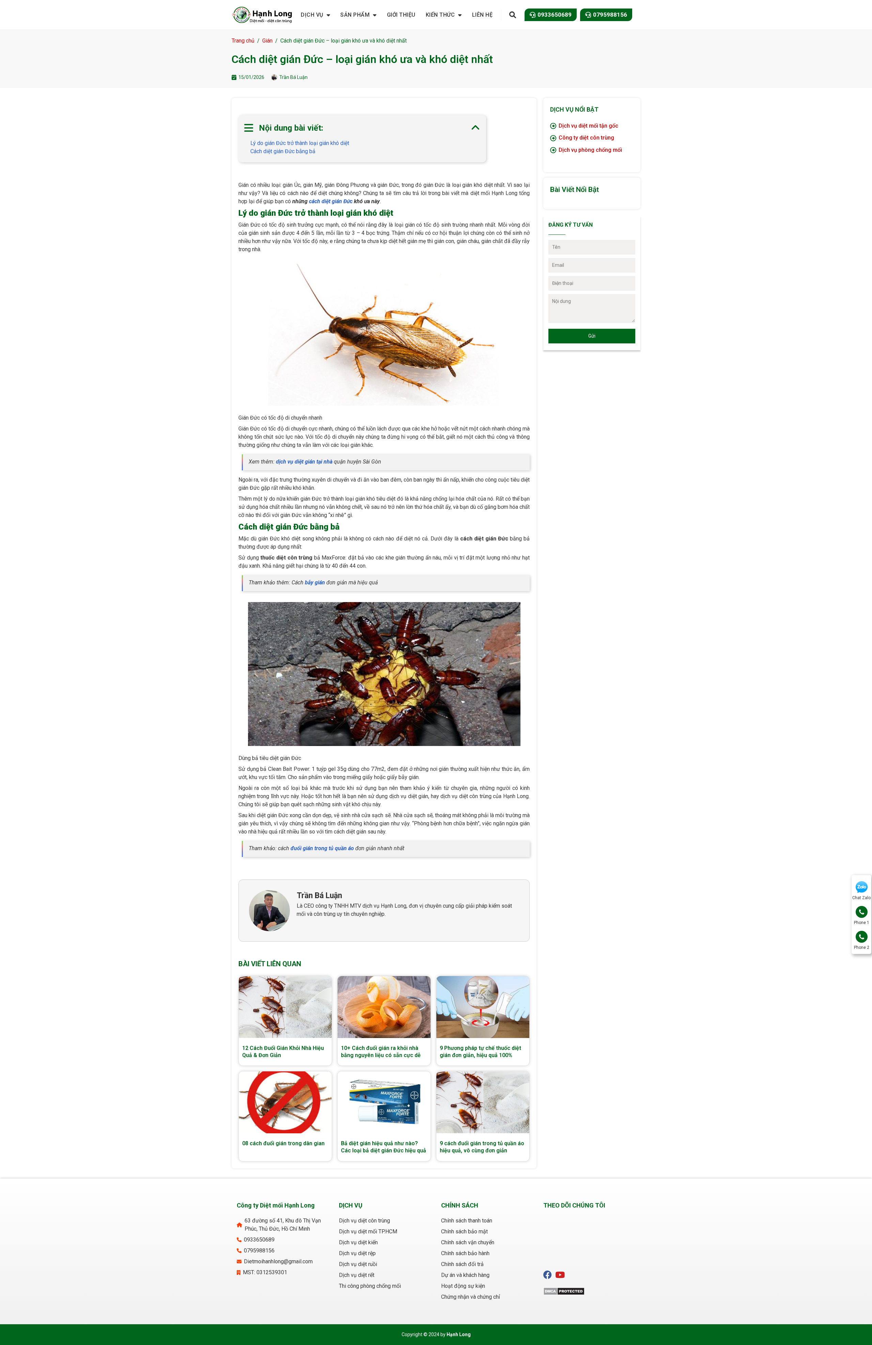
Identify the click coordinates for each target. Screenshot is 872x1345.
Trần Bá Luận (319, 895)
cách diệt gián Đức (331, 201)
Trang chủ (243, 40)
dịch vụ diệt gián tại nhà (304, 461)
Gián (267, 40)
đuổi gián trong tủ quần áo (322, 848)
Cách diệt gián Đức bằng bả (282, 151)
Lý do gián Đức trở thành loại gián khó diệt (299, 143)
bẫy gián (315, 582)
